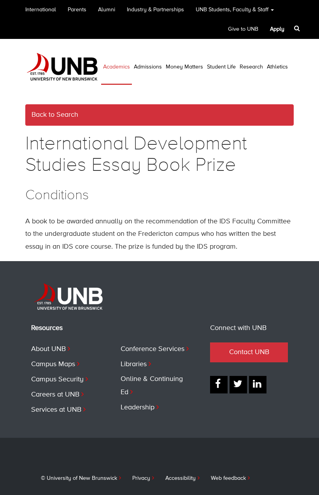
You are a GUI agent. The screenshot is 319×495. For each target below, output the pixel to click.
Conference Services (152, 349)
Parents (77, 9)
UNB (232, 9)
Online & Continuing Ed (152, 386)
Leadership (137, 407)
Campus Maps (53, 364)
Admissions (148, 67)
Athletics (277, 67)
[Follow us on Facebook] (219, 384)
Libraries (134, 364)
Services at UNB (56, 409)
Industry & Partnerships (155, 9)
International (40, 9)
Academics (116, 67)
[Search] (297, 28)
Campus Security (57, 379)
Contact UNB (249, 352)
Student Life (221, 67)
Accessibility (180, 478)
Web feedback (228, 478)
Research (251, 67)
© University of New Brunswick (79, 478)
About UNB (48, 349)
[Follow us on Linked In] (257, 384)
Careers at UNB (55, 394)
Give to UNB (243, 29)
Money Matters (184, 67)
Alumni (106, 9)
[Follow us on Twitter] (238, 384)
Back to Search (55, 114)
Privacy (141, 478)
